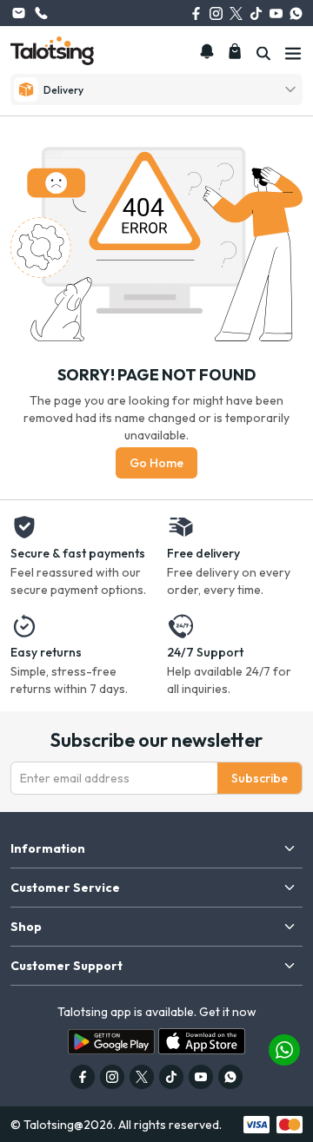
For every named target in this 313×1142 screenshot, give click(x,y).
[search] (263, 53)
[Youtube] (276, 13)
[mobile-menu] (293, 53)
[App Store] (201, 1041)
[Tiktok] (256, 13)
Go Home (156, 463)
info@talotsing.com (18, 13)
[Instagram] (216, 13)
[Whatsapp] (296, 13)
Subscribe (259, 778)
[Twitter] (236, 13)
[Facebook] (196, 13)
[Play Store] (111, 1041)
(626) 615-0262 (41, 13)
